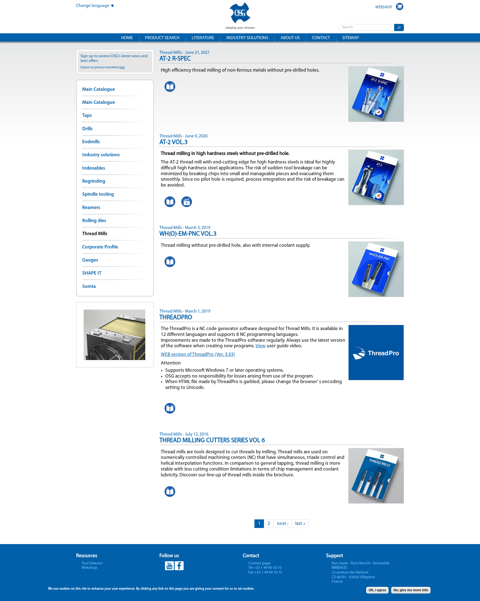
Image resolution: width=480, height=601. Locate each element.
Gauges (90, 260)
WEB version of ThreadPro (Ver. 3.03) (198, 354)
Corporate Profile (100, 247)
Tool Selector (92, 563)
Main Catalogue (98, 89)
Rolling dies (94, 220)
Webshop (89, 568)
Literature (203, 38)
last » (300, 523)
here (122, 67)
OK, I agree (377, 590)
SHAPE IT (91, 273)
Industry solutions (247, 38)
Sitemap (350, 38)
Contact (321, 38)
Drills (87, 129)
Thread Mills (94, 234)
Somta (89, 286)
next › (282, 523)
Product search (162, 38)
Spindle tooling (98, 194)
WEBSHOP (383, 7)
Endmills (91, 142)
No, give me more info (411, 590)
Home (127, 38)
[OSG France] (240, 25)
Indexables (93, 168)
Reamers (91, 207)
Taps (87, 115)
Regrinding (93, 181)
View (261, 346)
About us (290, 38)
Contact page (259, 563)
